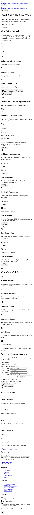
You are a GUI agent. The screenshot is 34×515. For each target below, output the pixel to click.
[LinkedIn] (2, 463)
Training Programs (8, 91)
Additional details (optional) (9, 379)
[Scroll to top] (2, 512)
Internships (20, 91)
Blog (5, 477)
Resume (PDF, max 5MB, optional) (11, 381)
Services (10, 3)
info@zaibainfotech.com (10, 449)
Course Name (5, 368)
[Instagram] (6, 463)
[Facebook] (4, 463)
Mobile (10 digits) (6, 366)
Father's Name (5, 374)
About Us (7, 470)
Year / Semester (6, 372)
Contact (27, 3)
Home (2, 3)
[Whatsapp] (8, 463)
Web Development (9, 484)
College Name (5, 370)
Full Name (4, 362)
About (6, 3)
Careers (15, 3)
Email (3, 364)
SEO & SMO (8, 491)
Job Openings (7, 94)
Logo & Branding (9, 489)
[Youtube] (10, 463)
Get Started (4, 10)
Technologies (21, 3)
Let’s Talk (4, 5)
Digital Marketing (9, 487)
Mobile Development (10, 486)
